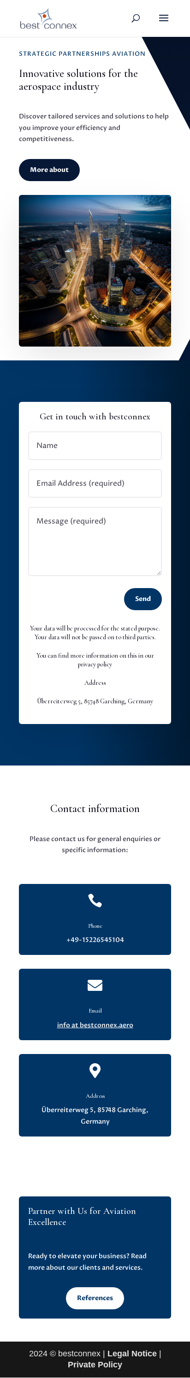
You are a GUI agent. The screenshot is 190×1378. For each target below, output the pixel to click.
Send (143, 599)
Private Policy (95, 1364)
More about (49, 169)
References (95, 1298)
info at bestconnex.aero (95, 1025)
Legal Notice (132, 1353)
